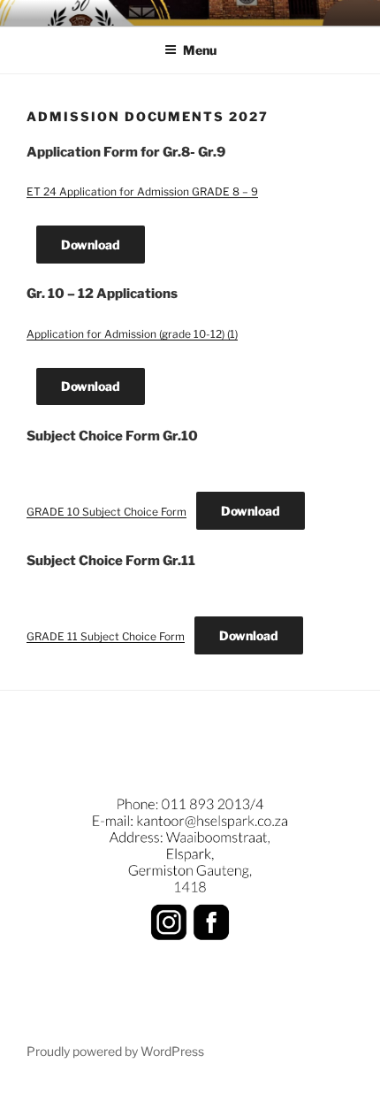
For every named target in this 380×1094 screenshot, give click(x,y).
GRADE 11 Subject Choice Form (106, 636)
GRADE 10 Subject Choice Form (106, 511)
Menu (200, 49)
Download (90, 244)
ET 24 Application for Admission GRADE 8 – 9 (142, 191)
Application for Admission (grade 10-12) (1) (132, 333)
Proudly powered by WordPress (115, 1051)
